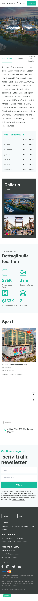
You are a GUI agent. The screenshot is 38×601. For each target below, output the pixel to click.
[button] (17, 3)
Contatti (4, 530)
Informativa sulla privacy (9, 557)
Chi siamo (5, 526)
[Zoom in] (33, 394)
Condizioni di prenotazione (11, 554)
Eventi (32, 526)
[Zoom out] (33, 397)
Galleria (20, 59)
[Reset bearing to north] (33, 400)
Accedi (22, 3)
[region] (19, 408)
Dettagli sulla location (31, 58)
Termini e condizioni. (18, 500)
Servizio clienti (22, 542)
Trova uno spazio (7, 538)
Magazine (24, 526)
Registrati (31, 3)
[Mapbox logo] (7, 422)
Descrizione (7, 58)
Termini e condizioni (8, 550)
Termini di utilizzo (7, 583)
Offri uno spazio (20, 538)
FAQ (14, 542)
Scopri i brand (6, 542)
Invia (20, 485)
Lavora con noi (15, 526)
